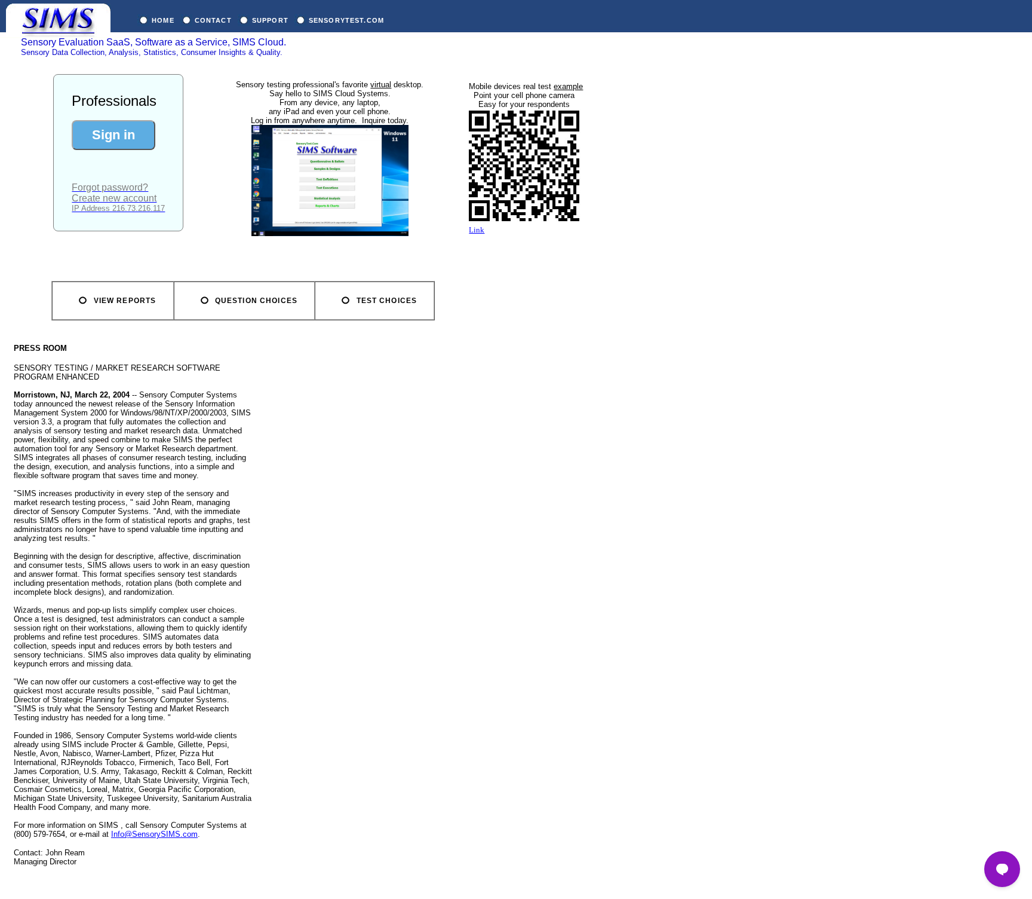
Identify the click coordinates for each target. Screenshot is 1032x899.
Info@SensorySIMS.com (154, 834)
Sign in (113, 134)
